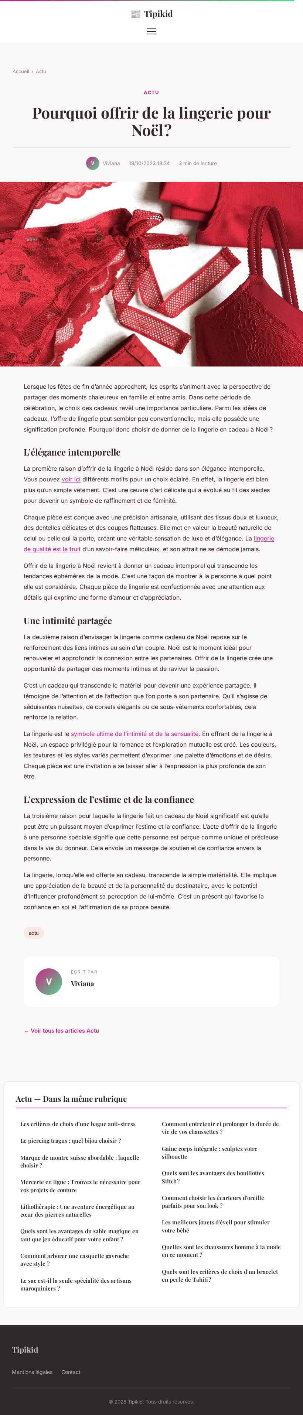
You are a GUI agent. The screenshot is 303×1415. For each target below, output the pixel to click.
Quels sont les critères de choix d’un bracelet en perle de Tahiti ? (220, 1275)
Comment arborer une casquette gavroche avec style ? (74, 1259)
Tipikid (151, 13)
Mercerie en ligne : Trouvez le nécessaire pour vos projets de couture (80, 1185)
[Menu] (151, 31)
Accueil (21, 71)
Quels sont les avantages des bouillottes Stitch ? (213, 1176)
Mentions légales (32, 1372)
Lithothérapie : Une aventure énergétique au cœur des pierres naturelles (77, 1210)
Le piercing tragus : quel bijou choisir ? (70, 1140)
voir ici (71, 479)
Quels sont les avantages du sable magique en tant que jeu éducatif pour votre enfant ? (79, 1234)
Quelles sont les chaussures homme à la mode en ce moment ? (221, 1250)
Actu (41, 71)
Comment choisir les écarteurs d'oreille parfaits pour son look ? (213, 1201)
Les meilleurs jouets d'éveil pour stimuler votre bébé (216, 1226)
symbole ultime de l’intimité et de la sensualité (134, 733)
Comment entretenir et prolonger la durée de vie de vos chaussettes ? (220, 1127)
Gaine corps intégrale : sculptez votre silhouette (210, 1152)
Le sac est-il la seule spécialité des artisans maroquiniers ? (76, 1284)
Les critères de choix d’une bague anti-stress (78, 1124)
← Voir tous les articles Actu (61, 1030)
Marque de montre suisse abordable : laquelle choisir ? (79, 1161)
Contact (71, 1372)
